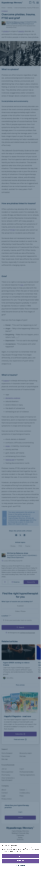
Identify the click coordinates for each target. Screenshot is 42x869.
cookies (8, 848)
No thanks (20, 860)
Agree (20, 856)
